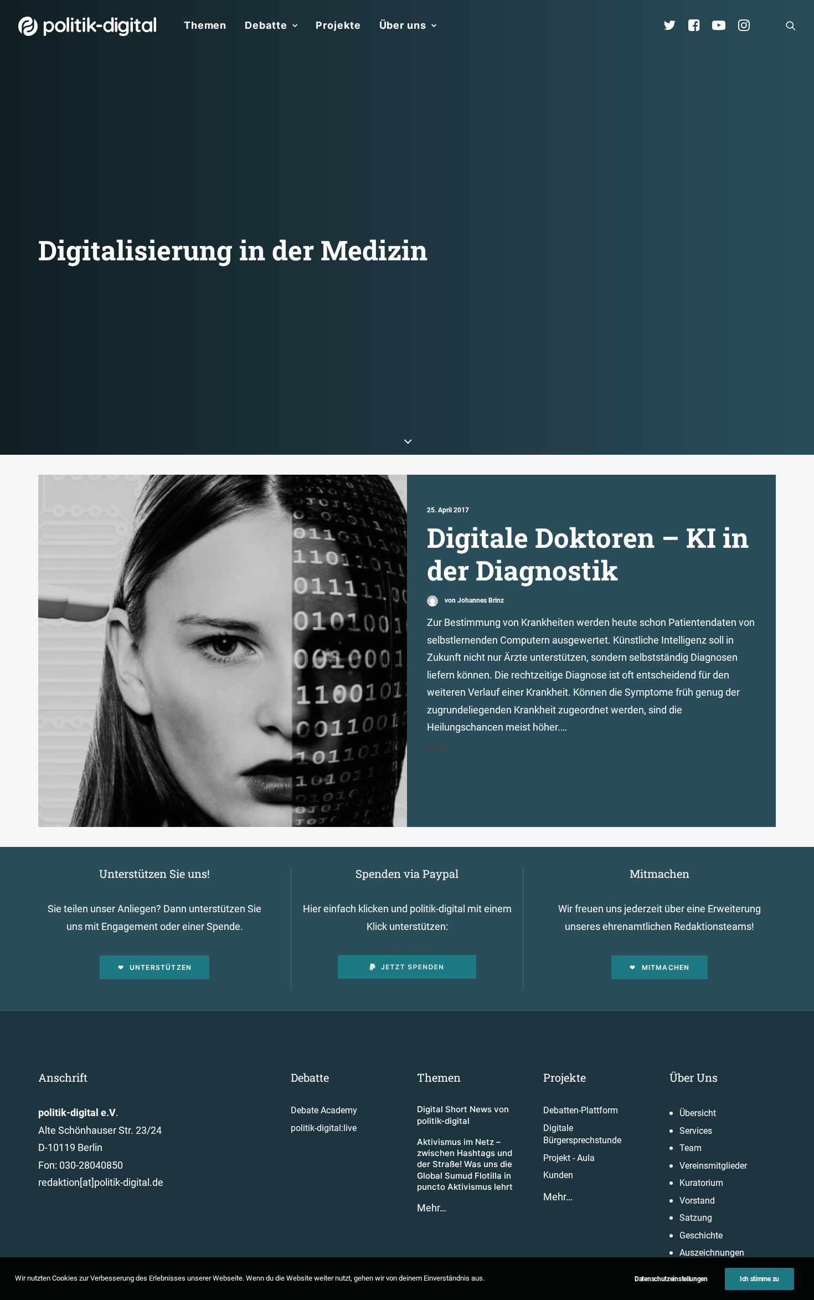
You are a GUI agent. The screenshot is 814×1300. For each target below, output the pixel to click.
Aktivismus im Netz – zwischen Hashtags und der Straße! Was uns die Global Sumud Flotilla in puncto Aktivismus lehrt (465, 1164)
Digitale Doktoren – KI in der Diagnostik (588, 554)
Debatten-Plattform (580, 1110)
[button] (791, 25)
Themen (205, 25)
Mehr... (441, 747)
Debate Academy (324, 1110)
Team (690, 1148)
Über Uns (693, 1077)
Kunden (558, 1175)
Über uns (402, 25)
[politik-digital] (87, 26)
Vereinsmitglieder (713, 1165)
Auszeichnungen (711, 1252)
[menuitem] (205, 25)
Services (695, 1131)
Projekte (338, 25)
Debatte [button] (266, 25)
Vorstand (697, 1200)
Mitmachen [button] (666, 967)
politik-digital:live (324, 1128)
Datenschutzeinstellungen (671, 1279)
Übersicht (697, 1113)
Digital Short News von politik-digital (463, 1115)
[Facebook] (698, 25)
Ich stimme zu (759, 1279)
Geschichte (701, 1235)
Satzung (695, 1217)
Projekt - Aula (569, 1158)
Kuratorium (701, 1183)
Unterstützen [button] (161, 967)
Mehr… (431, 1208)
